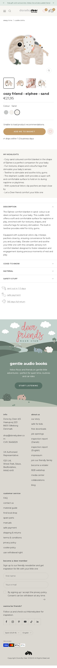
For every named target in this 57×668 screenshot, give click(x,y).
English (26, 633)
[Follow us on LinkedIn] (37, 622)
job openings (37, 434)
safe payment (14, 295)
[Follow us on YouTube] (25, 622)
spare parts (8, 518)
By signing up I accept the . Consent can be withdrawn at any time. (27, 594)
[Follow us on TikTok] (31, 622)
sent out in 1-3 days (16, 288)
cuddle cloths (20, 20)
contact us (8, 503)
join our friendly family (41, 460)
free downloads (38, 429)
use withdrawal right (13, 552)
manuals (7, 523)
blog (33, 485)
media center (37, 475)
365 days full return (16, 301)
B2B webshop (38, 470)
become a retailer (39, 465)
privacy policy (9, 542)
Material (8, 271)
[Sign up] (44, 599)
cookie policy (9, 547)
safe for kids (37, 424)
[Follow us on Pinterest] (19, 622)
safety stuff (10, 278)
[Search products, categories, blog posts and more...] (10, 11)
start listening (28, 386)
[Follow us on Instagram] (13, 622)
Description (9, 207)
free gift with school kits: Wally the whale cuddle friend (28, 3)
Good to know (11, 263)
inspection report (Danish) (39, 440)
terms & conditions (12, 537)
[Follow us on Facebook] (6, 622)
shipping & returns (12, 532)
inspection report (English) (39, 449)
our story (35, 419)
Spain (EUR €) (11, 633)
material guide (10, 508)
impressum (36, 455)
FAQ (5, 498)
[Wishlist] (44, 11)
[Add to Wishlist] (50, 131)
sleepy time (7, 20)
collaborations (37, 480)
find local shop (10, 513)
